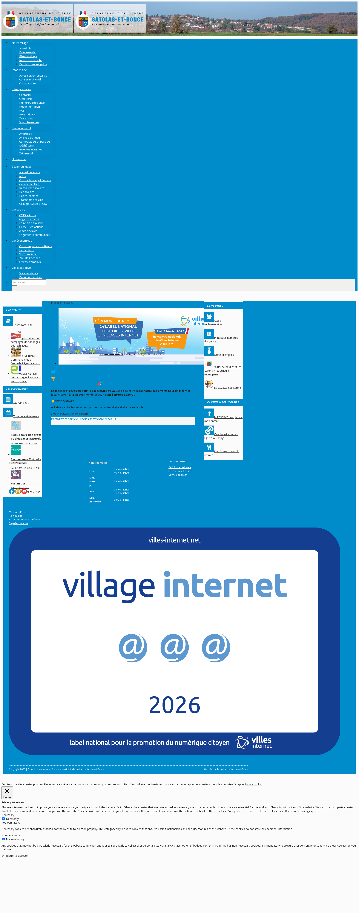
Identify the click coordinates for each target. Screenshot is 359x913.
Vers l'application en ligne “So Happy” (221, 436)
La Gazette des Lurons (228, 387)
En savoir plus (253, 784)
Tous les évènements (26, 416)
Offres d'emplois (224, 354)
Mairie (84, 413)
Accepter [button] (239, 784)
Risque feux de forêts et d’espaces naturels (26, 436)
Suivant (68, 302)
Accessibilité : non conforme (25, 519)
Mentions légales (18, 512)
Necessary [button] (7, 815)
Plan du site (15, 515)
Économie (74, 413)
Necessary (12, 819)
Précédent (57, 302)
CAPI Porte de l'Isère (179, 467)
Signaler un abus (18, 523)
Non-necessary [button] (10, 835)
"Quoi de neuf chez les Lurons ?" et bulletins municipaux (222, 370)
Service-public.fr (177, 474)
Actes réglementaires (213, 322)
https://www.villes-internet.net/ (164, 407)
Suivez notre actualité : (22, 486)
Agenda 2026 (21, 403)
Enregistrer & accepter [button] (15, 855)
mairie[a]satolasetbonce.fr (24, 480)
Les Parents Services (180, 471)
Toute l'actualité (23, 325)
